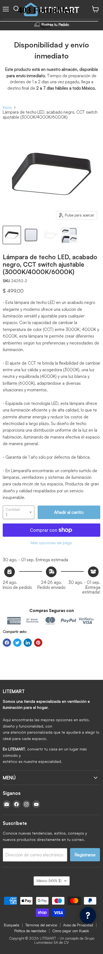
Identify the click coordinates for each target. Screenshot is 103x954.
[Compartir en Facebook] (7, 642)
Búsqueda (11, 925)
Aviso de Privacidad (78, 925)
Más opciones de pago (51, 543)
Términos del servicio (41, 925)
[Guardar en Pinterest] (38, 642)
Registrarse (85, 854)
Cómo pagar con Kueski (70, 931)
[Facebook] (16, 804)
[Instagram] (26, 804)
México (49, 880)
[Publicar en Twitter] (17, 642)
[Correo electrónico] (6, 804)
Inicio (7, 107)
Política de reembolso (30, 931)
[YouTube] (36, 804)
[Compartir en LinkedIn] (28, 642)
